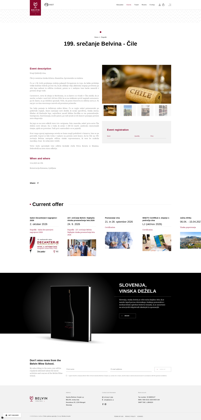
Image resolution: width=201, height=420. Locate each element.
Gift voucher (13, 415)
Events (129, 5)
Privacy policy (130, 416)
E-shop (152, 5)
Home (96, 37)
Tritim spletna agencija (50, 416)
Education (120, 5)
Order (126, 316)
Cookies (140, 416)
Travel (136, 5)
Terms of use (118, 416)
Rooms (144, 5)
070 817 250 (108, 397)
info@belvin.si (109, 400)
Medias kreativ (66, 416)
